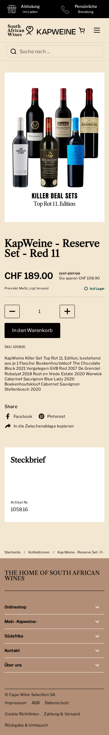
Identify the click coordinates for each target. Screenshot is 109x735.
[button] (82, 30)
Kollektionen (39, 552)
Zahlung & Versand (62, 713)
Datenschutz (57, 702)
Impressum (16, 702)
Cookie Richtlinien (22, 713)
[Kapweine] (51, 30)
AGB (35, 702)
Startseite (13, 552)
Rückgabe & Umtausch (26, 725)
